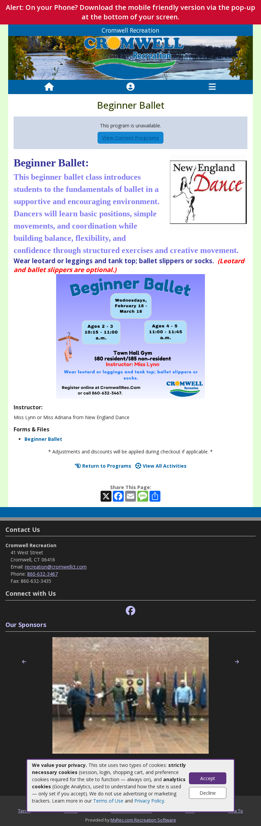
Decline (207, 793)
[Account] (130, 87)
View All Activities (164, 466)
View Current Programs (130, 137)
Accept (207, 778)
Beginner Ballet (43, 439)
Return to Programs (106, 466)
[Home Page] (49, 87)
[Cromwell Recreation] (130, 57)
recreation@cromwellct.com (56, 566)
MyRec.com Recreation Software (143, 820)
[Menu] (212, 87)
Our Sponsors (25, 625)
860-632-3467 (42, 574)
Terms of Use (108, 800)
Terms (24, 811)
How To (235, 811)
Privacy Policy (149, 800)
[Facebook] (130, 611)
